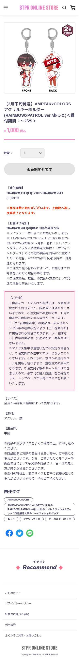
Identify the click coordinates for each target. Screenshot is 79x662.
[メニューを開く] (6, 7)
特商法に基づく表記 (17, 614)
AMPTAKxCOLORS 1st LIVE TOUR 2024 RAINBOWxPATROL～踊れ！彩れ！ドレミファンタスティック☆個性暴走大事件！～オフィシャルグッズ (39, 509)
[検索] (64, 8)
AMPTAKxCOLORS (18, 499)
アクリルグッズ (31, 519)
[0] (72, 7)
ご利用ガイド (13, 593)
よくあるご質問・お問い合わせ (23, 635)
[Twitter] (19, 533)
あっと (11, 519)
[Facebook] (9, 533)
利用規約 (10, 624)
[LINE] (30, 533)
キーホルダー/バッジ (60, 519)
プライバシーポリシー (18, 603)
